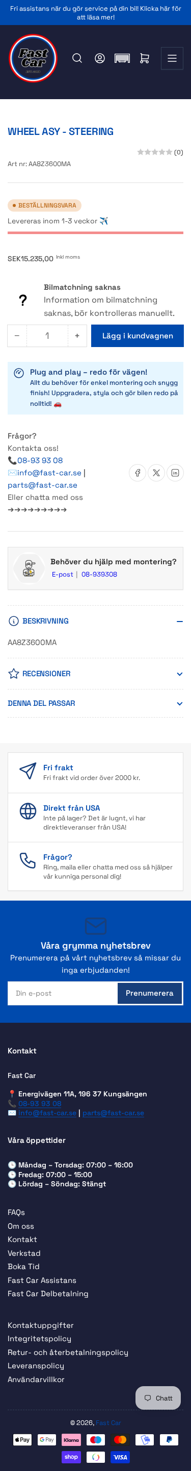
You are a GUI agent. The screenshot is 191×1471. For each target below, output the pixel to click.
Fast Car (108, 1422)
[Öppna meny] (172, 58)
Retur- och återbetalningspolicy (68, 1352)
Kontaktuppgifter (41, 1325)
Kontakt (22, 1239)
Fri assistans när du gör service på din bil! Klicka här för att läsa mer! (95, 12)
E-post (63, 574)
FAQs (16, 1212)
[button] (122, 58)
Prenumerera (150, 993)
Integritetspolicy (39, 1338)
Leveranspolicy (36, 1365)
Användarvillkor (36, 1379)
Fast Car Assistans (42, 1280)
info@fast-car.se (50, 472)
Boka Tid (24, 1266)
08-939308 (99, 574)
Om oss (21, 1226)
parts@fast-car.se (42, 485)
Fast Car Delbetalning (48, 1293)
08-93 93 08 (40, 460)
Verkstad (24, 1253)
